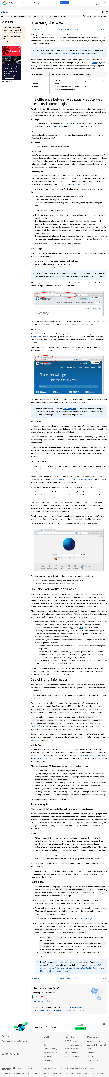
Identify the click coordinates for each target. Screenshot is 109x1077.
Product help (49, 1060)
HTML (61, 126)
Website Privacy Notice (27, 1068)
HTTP (81, 628)
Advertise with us (50, 1053)
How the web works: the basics (12, 37)
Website (35, 329)
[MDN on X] (10, 1053)
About (46, 1041)
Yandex (75, 479)
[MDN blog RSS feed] (18, 1053)
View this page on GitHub (42, 1010)
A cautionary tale (40, 804)
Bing (68, 479)
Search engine (39, 461)
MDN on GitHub (71, 1056)
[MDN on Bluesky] (7, 1053)
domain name (36, 337)
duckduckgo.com (77, 184)
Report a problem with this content (69, 1010)
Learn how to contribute (41, 1001)
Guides (90, 1049)
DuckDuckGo (86, 479)
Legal (60, 1068)
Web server (37, 421)
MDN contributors (77, 1007)
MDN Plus (48, 1056)
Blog (45, 1045)
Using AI (36, 744)
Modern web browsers (74, 53)
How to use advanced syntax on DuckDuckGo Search (77, 968)
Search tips (35, 740)
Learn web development (96, 1045)
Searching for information (12, 42)
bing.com (62, 184)
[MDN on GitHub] (3, 1053)
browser (69, 123)
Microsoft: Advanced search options (54, 971)
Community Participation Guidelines (79, 1068)
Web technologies (94, 1041)
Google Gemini (98, 755)
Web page (36, 248)
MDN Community (72, 1041)
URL (95, 283)
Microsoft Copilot (40, 758)
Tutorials (90, 1053)
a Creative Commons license (93, 1073)
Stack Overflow (84, 919)
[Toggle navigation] (106, 12)
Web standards (51, 674)
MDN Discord (70, 1053)
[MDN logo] (6, 1036)
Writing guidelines (72, 1049)
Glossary (90, 1056)
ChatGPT (85, 755)
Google (61, 479)
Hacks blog (91, 1060)
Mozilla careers (49, 1049)
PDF (83, 273)
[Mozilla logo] (8, 1068)
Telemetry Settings (46, 1068)
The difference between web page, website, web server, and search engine (12, 30)
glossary (95, 63)
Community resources (73, 1045)
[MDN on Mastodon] (14, 1053)
